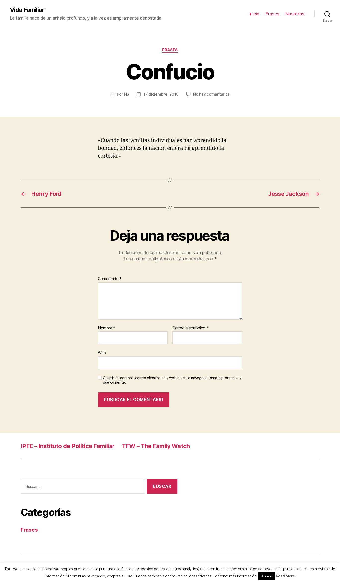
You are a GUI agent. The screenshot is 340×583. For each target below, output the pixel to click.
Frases (272, 13)
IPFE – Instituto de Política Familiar (67, 446)
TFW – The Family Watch (156, 446)
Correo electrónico (190, 328)
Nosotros (294, 13)
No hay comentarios (211, 94)
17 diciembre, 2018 (161, 94)
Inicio (254, 13)
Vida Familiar (27, 10)
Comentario (110, 279)
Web (102, 352)
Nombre (106, 328)
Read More (285, 576)
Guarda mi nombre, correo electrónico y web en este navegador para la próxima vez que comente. (172, 380)
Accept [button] (266, 576)
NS (126, 94)
